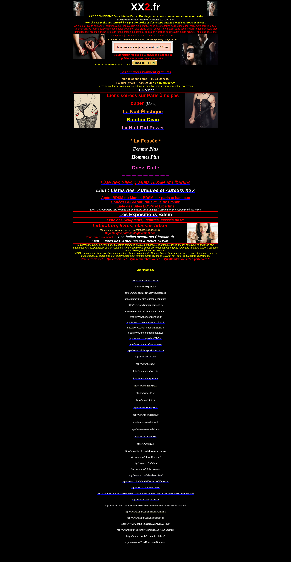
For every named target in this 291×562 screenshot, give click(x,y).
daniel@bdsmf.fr (150, 230)
